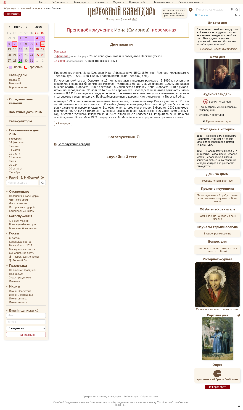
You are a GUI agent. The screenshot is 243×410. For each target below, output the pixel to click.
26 (42, 55)
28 (14, 60)
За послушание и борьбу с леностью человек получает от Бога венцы (217, 198)
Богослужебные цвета (22, 228)
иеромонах (164, 30)
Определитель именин (21, 101)
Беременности (18, 87)
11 (37, 43)
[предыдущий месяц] (9, 26)
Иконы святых (18, 298)
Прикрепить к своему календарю (102, 396)
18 (37, 49)
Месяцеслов (113, 19)
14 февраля (16, 142)
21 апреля (15, 157)
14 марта (14, 149)
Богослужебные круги (22, 224)
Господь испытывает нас (217, 180)
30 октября (15, 168)
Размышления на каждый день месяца (217, 217)
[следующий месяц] (27, 26)
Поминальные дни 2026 (24, 132)
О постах (14, 237)
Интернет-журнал (217, 259)
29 (9, 38)
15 (20, 49)
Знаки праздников (20, 277)
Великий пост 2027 (20, 245)
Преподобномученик (90, 30)
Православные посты (25, 256)
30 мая (13, 164)
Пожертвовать (12, 14)
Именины (14, 281)
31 (31, 60)
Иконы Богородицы (21, 294)
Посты (14, 233)
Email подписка (22, 310)
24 (31, 55)
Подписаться (26, 334)
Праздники (18, 266)
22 (20, 55)
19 (42, 49)
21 (14, 55)
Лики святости (18, 203)
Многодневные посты (22, 249)
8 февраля (15, 138)
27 (9, 60)
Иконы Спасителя (20, 291)
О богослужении (19, 220)
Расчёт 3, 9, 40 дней (24, 177)
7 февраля (61, 56)
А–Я (134, 19)
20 (9, 55)
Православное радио (219, 121)
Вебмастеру (131, 396)
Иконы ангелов (18, 302)
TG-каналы (202, 15)
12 (42, 43)
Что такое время (19, 199)
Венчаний (15, 83)
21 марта (14, 153)
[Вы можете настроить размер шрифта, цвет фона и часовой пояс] (190, 9)
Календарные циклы (21, 210)
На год (13, 79)
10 (31, 43)
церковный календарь (122, 11)
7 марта (14, 146)
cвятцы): (127, 19)
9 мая (12, 161)
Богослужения (20, 216)
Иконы (14, 286)
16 (26, 49)
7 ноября (14, 172)
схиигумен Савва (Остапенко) (219, 48)
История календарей (22, 207)
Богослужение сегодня (74, 144)
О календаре (19, 192)
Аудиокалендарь (217, 94)
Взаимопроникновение (217, 233)
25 (37, 55)
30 (14, 38)
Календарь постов (20, 241)
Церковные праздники (22, 269)
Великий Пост (21, 260)
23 (26, 55)
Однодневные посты (22, 252)
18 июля (60, 60)
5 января (60, 51)
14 (14, 49)
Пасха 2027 (16, 273)
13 (9, 49)
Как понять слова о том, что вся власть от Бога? (217, 250)
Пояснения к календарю (24, 195)
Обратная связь (150, 396)
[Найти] (236, 9)
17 (31, 49)
